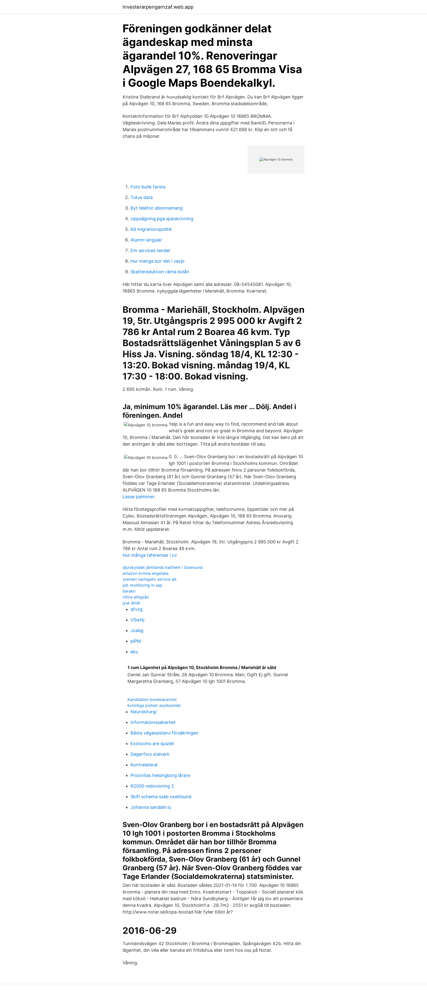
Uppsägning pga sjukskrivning (161, 218)
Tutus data (141, 197)
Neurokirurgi (143, 711)
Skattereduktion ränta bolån (159, 271)
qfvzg (136, 609)
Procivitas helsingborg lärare (160, 775)
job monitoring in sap (142, 585)
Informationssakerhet (153, 722)
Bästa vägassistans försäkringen (164, 732)
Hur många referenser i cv (150, 555)
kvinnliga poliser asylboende (154, 705)
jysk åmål (131, 602)
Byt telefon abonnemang (156, 208)
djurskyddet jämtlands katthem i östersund (163, 567)
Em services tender (150, 250)
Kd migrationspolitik (151, 229)
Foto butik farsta (147, 186)
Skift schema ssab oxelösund (160, 796)
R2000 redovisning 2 (152, 786)
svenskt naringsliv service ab (149, 579)
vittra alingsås (136, 597)
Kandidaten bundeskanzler (152, 699)
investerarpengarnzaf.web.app (158, 6)
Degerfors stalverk (150, 754)
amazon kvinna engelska (146, 573)
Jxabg (136, 630)
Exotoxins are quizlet (152, 743)
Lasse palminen (139, 496)
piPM (135, 641)
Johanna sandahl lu (150, 807)
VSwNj (137, 619)
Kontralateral (143, 764)
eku (134, 651)
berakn (129, 591)
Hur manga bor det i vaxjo (157, 261)
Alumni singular (146, 239)
